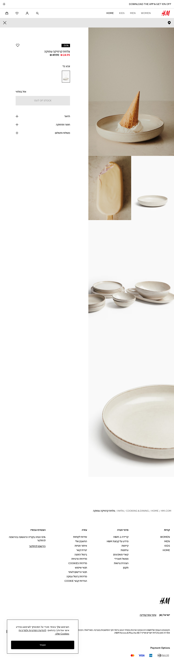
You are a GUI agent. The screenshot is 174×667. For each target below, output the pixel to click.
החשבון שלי (81, 541)
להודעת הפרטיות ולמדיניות (32, 630)
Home (110, 13)
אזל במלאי (21, 91)
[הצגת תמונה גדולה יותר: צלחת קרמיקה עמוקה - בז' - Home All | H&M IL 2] (152, 188)
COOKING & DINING (137, 511)
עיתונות (124, 550)
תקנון (125, 568)
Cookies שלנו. (62, 633)
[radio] (66, 77)
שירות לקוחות (80, 537)
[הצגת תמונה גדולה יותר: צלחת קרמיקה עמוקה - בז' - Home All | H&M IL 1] (131, 92)
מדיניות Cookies (77, 563)
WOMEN (146, 13)
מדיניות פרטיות (79, 559)
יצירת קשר (81, 550)
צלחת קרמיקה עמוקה (104, 511)
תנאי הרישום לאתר (77, 572)
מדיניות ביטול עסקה (76, 576)
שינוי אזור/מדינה (148, 615)
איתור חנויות (81, 546)
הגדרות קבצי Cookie (75, 581)
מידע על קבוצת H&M (117, 541)
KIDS (122, 13)
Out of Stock (42, 100)
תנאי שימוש (81, 568)
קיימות (124, 546)
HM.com (166, 511)
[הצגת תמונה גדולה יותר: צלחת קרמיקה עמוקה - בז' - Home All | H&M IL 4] (131, 284)
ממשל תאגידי (121, 559)
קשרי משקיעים (120, 554)
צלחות (120, 511)
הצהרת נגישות (121, 563)
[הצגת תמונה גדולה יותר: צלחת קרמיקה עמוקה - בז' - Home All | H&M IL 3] (109, 188)
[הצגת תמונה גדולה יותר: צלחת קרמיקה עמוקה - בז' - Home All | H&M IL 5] (131, 412)
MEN (133, 13)
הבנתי (43, 645)
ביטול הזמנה (80, 554)
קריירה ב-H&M (120, 537)
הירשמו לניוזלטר (37, 546)
